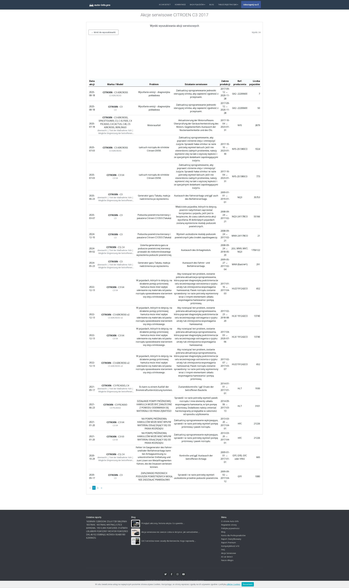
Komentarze (180, 4)
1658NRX (90, 521)
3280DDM (101, 521)
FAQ (223, 549)
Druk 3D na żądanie (184, 580)
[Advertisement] (174, 57)
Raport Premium (228, 542)
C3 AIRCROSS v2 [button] (115, 317)
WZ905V (110, 534)
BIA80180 (120, 534)
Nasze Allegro (227, 560)
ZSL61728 (112, 521)
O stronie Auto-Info (230, 521)
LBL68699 (91, 531)
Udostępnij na (250, 4)
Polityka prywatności (230, 528)
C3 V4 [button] (115, 178)
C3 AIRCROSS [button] (115, 95)
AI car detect (227, 556)
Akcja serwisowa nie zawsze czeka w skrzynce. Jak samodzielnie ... (170, 532)
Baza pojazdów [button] (197, 4)
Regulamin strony (229, 524)
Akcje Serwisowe (228, 553)
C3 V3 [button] (115, 439)
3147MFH (123, 527)
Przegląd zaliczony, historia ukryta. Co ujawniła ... (162, 523)
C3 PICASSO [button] (115, 407)
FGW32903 (122, 531)
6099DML (91, 527)
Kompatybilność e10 (230, 546)
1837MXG (101, 524)
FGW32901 (102, 531)
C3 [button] (115, 109)
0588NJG (101, 534)
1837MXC (91, 524)
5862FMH (122, 521)
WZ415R (112, 531)
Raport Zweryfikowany (231, 539)
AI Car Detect (165, 4)
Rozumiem (247, 584)
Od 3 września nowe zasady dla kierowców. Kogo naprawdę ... (168, 541)
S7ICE (119, 524)
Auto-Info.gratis (161, 580)
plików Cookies (233, 584)
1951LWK (101, 527)
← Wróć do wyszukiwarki (103, 32)
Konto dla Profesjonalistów (233, 535)
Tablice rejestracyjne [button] (227, 4)
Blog (211, 4)
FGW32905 (112, 527)
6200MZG (91, 537)
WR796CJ (111, 524)
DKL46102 (91, 534)
